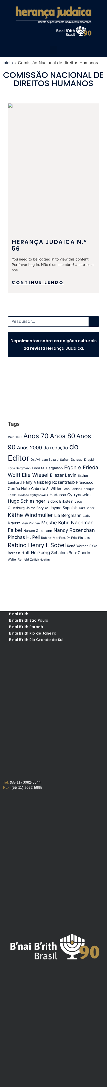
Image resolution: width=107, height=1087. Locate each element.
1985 (19, 437)
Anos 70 (36, 436)
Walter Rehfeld (18, 559)
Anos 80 (62, 436)
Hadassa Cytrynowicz (70, 494)
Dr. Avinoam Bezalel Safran (50, 459)
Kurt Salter (86, 508)
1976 (11, 437)
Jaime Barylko (37, 508)
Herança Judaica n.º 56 (49, 245)
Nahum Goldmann (37, 530)
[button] (53, 50)
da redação (55, 447)
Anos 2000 (29, 448)
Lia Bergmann (67, 515)
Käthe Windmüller (30, 515)
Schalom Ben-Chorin (70, 552)
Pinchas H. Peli (24, 537)
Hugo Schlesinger (26, 501)
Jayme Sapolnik (64, 507)
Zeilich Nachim (40, 559)
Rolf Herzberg (36, 552)
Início (8, 62)
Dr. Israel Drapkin (83, 459)
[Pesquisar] (94, 321)
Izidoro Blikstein (59, 501)
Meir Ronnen (31, 523)
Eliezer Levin (63, 475)
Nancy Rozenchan (74, 530)
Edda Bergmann (19, 468)
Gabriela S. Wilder (46, 489)
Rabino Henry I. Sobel (37, 545)
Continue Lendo (38, 282)
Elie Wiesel (35, 475)
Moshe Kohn (55, 523)
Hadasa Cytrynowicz (33, 495)
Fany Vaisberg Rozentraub (49, 482)
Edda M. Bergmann (47, 468)
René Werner (77, 546)
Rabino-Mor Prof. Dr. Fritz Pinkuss (65, 538)
